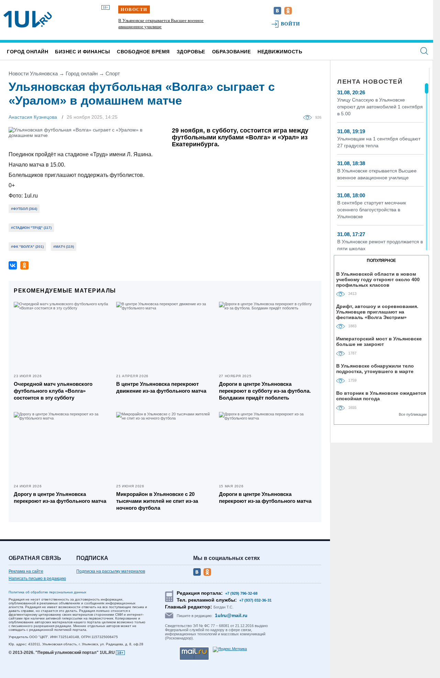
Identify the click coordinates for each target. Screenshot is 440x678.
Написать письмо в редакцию (37, 578)
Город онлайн (27, 51)
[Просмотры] (309, 117)
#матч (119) (63, 246)
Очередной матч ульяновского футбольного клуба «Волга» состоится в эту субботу (53, 391)
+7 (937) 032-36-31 (255, 600)
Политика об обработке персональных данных (47, 592)
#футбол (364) (24, 209)
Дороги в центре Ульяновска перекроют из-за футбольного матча (265, 497)
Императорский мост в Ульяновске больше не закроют (379, 341)
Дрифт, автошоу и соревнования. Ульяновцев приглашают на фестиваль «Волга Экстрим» (377, 312)
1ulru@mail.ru (231, 615)
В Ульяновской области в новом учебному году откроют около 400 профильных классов (378, 279)
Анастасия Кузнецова (33, 117)
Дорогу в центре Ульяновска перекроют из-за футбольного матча (60, 497)
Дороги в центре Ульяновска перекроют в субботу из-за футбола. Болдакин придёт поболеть (265, 391)
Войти (290, 24)
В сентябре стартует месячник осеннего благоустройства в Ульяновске (371, 209)
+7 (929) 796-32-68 (241, 593)
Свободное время (143, 51)
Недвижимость (279, 51)
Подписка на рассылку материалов (110, 571)
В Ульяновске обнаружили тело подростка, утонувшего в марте (375, 368)
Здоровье (191, 51)
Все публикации (413, 414)
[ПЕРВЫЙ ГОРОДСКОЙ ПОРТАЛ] (27, 19)
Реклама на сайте (26, 571)
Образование (231, 51)
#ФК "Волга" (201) (27, 246)
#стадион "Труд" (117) (31, 228)
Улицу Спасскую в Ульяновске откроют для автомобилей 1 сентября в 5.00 (380, 106)
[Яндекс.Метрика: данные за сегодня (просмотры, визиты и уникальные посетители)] (230, 649)
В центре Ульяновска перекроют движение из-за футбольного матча (161, 387)
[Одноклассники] (24, 265)
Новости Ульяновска (33, 73)
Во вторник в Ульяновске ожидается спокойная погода (381, 395)
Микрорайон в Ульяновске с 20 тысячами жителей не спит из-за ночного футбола (157, 501)
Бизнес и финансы (82, 51)
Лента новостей (370, 81)
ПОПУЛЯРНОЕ (381, 260)
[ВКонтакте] (13, 265)
